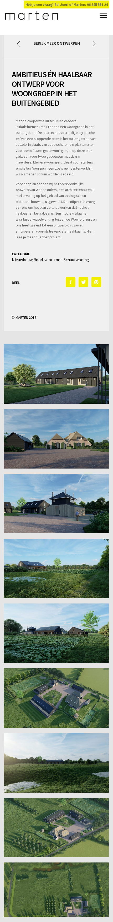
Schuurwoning (76, 259)
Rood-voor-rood (48, 259)
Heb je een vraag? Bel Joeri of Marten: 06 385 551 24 (66, 4)
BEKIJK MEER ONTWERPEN (56, 43)
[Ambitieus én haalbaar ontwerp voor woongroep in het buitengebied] (70, 282)
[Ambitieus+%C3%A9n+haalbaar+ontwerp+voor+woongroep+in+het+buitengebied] (83, 282)
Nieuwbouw (22, 259)
